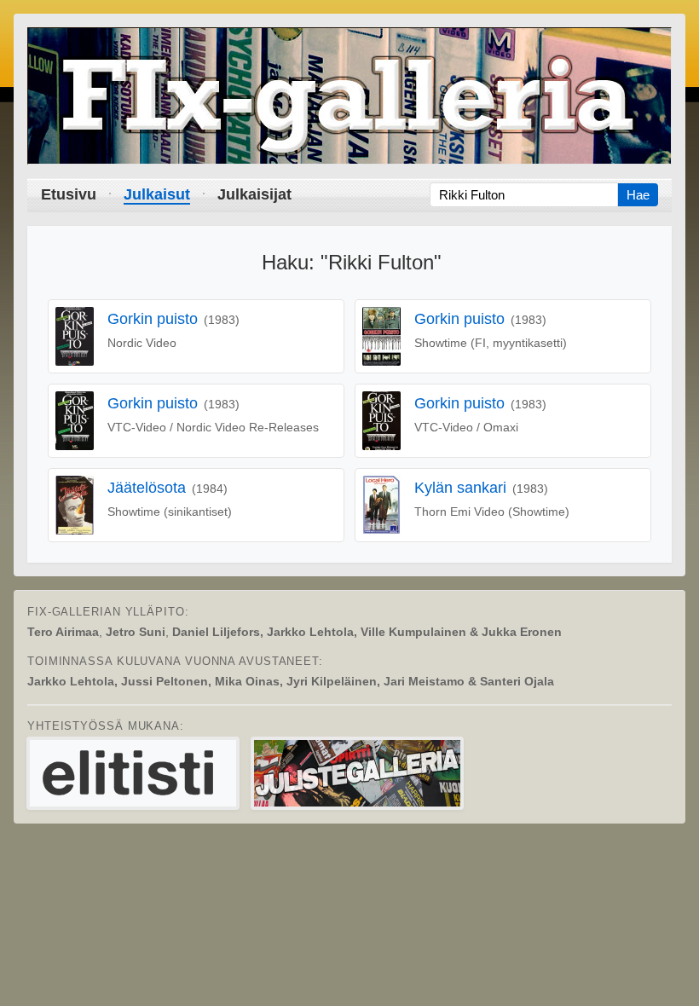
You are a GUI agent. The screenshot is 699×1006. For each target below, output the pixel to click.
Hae (638, 195)
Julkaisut (157, 194)
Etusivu (68, 194)
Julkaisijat (254, 194)
